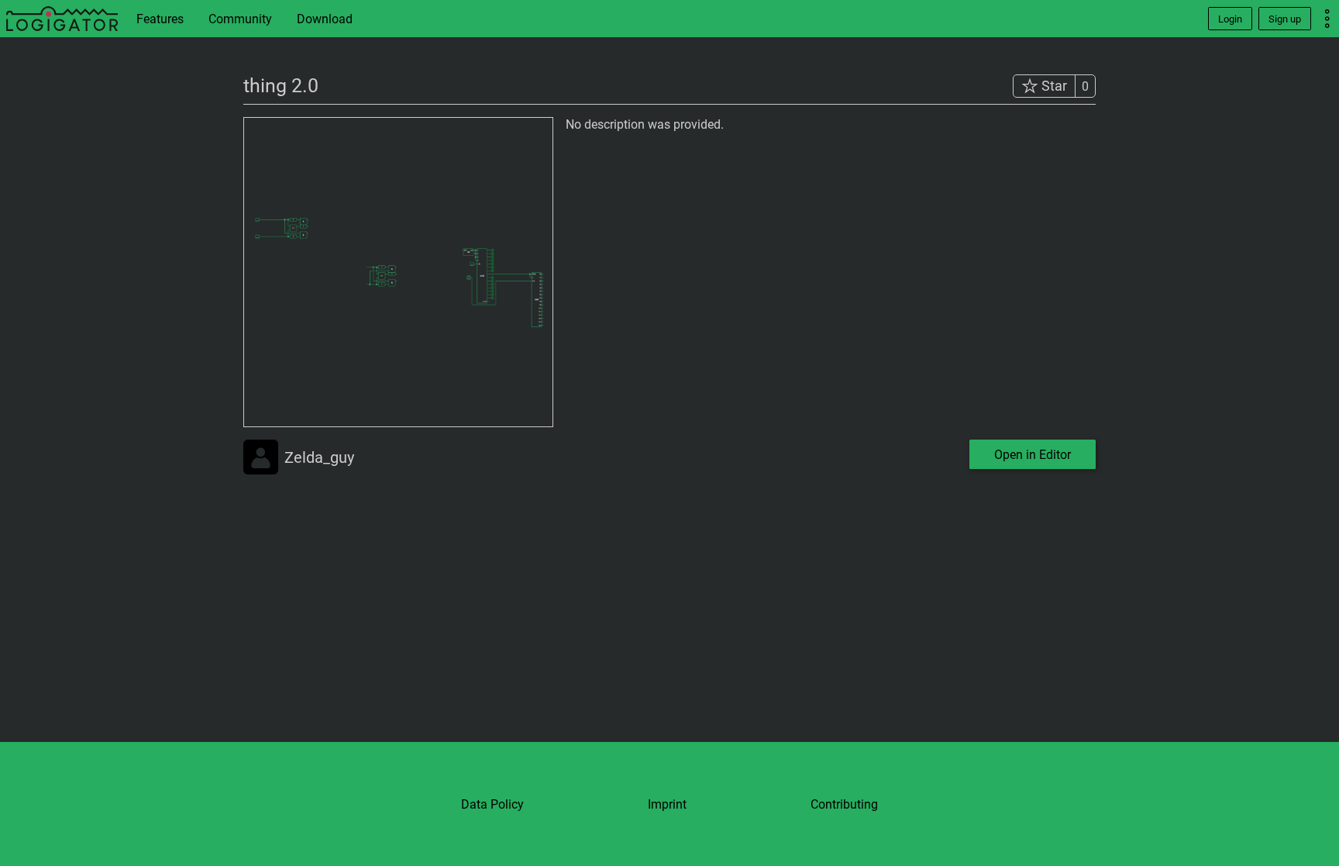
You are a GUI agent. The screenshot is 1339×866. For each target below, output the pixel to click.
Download (325, 19)
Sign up (1284, 19)
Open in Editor (1032, 454)
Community (240, 19)
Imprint (667, 804)
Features (160, 19)
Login (1230, 19)
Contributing (844, 804)
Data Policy (492, 804)
